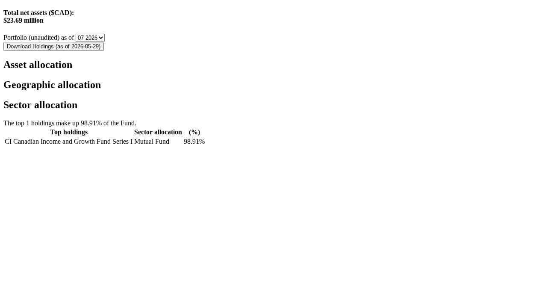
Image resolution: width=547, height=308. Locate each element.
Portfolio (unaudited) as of (39, 37)
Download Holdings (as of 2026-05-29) (53, 46)
